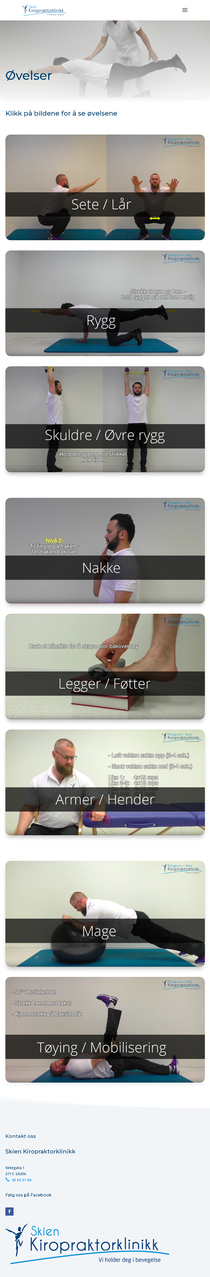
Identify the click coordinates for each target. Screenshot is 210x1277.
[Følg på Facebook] (9, 1211)
